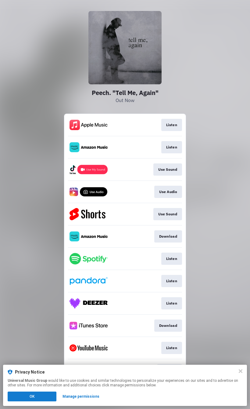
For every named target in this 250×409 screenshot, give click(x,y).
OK (32, 396)
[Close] (240, 371)
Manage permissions (80, 396)
